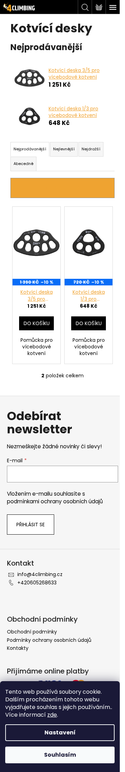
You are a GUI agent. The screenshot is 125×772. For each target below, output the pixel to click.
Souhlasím (60, 755)
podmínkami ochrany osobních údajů (55, 501)
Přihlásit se (30, 524)
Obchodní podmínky (32, 631)
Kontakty (17, 648)
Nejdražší (91, 149)
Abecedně (23, 163)
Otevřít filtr (62, 187)
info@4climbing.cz (39, 574)
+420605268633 (37, 582)
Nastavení (60, 732)
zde (52, 715)
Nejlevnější (64, 149)
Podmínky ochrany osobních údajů (49, 640)
